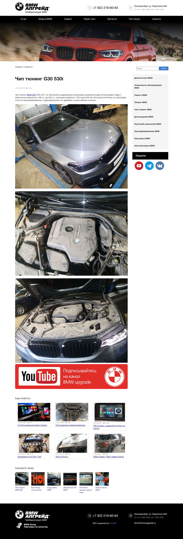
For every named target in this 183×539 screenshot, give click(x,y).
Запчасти (112, 19)
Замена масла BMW (101, 488)
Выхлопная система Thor (36, 488)
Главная (19, 66)
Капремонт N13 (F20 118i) (29, 456)
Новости (156, 19)
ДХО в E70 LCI (62, 456)
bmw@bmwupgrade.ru (145, 523)
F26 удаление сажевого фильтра (70, 425)
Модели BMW (45, 19)
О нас (24, 19)
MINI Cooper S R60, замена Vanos (109, 456)
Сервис (68, 19)
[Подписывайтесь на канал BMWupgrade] (71, 387)
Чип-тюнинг (134, 19)
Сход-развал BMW (52, 488)
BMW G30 (31, 94)
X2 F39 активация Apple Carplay (32, 425)
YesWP (113, 523)
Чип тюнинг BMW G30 (20, 488)
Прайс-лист (90, 19)
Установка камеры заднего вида (85, 489)
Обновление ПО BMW (69, 488)
